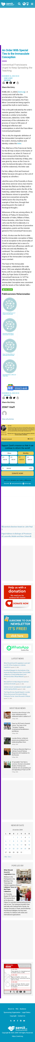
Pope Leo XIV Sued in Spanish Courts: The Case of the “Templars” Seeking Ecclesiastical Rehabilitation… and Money (21, 727)
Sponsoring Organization (12, 1012)
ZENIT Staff (8, 78)
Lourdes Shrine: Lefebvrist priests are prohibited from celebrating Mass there (20, 740)
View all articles (8, 419)
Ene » (9, 857)
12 (29, 841)
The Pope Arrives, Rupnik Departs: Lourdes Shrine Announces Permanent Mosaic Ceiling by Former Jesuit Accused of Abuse (17, 694)
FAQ (17, 1009)
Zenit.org (21, 92)
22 (13, 848)
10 (21, 841)
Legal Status (26, 1012)
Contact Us (21, 1016)
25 (25, 848)
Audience (23, 1009)
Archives (7, 80)
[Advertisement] (17, 26)
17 (21, 845)
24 (21, 848)
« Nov (5, 857)
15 (13, 845)
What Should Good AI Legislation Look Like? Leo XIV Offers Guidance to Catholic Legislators (17, 665)
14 (9, 845)
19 (29, 845)
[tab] (11, 966)
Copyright (13, 1016)
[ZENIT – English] (10, 4)
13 (6, 845)
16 (17, 845)
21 (9, 848)
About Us (11, 1009)
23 (17, 848)
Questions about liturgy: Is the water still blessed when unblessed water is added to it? (21, 714)
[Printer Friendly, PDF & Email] (7, 289)
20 (6, 848)
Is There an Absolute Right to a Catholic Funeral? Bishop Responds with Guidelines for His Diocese (21, 752)
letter (19, 143)
